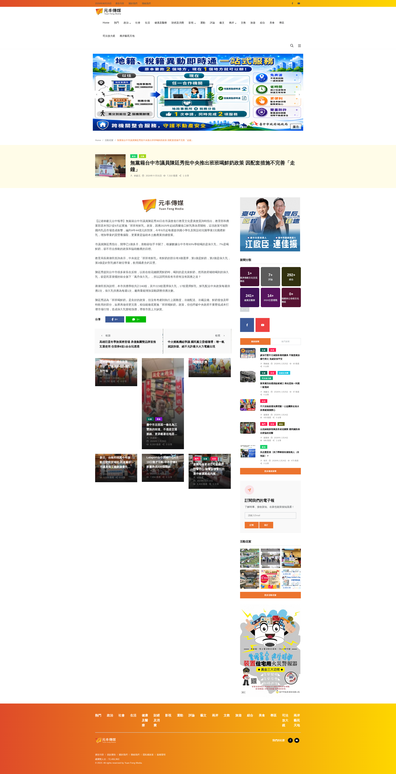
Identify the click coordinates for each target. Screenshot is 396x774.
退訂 (266, 525)
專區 (281, 22)
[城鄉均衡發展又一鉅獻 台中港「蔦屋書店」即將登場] (291, 558)
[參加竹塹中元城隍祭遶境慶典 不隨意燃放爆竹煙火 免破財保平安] (248, 353)
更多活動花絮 (270, 595)
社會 (137, 22)
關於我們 (133, 3)
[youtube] (299, 3)
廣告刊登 (119, 3)
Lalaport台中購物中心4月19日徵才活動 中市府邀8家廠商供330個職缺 (162, 462)
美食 (272, 22)
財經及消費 (178, 22)
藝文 (222, 22)
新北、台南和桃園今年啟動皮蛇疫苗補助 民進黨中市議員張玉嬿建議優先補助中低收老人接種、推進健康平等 (115, 467)
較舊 (217, 335)
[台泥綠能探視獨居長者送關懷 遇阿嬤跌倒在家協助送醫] (248, 428)
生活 (147, 22)
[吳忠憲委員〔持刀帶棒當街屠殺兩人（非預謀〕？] (248, 451)
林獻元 (137, 175)
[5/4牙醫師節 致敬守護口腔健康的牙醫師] (291, 579)
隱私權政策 (148, 754)
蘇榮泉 (106, 375)
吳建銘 (153, 438)
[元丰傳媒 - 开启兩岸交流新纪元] (108, 11)
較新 (108, 335)
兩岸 (231, 22)
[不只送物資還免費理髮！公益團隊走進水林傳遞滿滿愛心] (248, 405)
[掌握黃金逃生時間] (163, 205)
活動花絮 (109, 140)
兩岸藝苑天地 (127, 36)
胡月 (265, 461)
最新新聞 (255, 341)
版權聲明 (161, 754)
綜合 (262, 22)
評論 (212, 22)
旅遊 (252, 22)
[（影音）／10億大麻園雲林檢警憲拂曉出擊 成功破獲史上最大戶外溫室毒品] (249, 558)
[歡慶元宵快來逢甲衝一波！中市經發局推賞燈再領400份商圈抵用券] (249, 579)
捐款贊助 (111, 754)
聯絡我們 (146, 3)
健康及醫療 (161, 22)
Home (106, 22)
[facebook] (292, 3)
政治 (126, 22)
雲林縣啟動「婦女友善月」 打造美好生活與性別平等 (115, 366)
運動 (202, 22)
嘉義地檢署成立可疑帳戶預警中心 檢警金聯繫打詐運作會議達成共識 (209, 469)
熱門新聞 (286, 341)
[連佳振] (270, 224)
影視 (191, 22)
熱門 (116, 22)
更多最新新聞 (270, 471)
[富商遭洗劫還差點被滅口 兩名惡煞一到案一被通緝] (248, 376)
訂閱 (252, 525)
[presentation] (97, 94)
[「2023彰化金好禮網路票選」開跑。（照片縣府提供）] (270, 579)
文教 (243, 22)
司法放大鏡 (109, 36)
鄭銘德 (266, 364)
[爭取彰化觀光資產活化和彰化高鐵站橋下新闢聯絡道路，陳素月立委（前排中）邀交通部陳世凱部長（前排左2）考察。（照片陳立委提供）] (270, 558)
